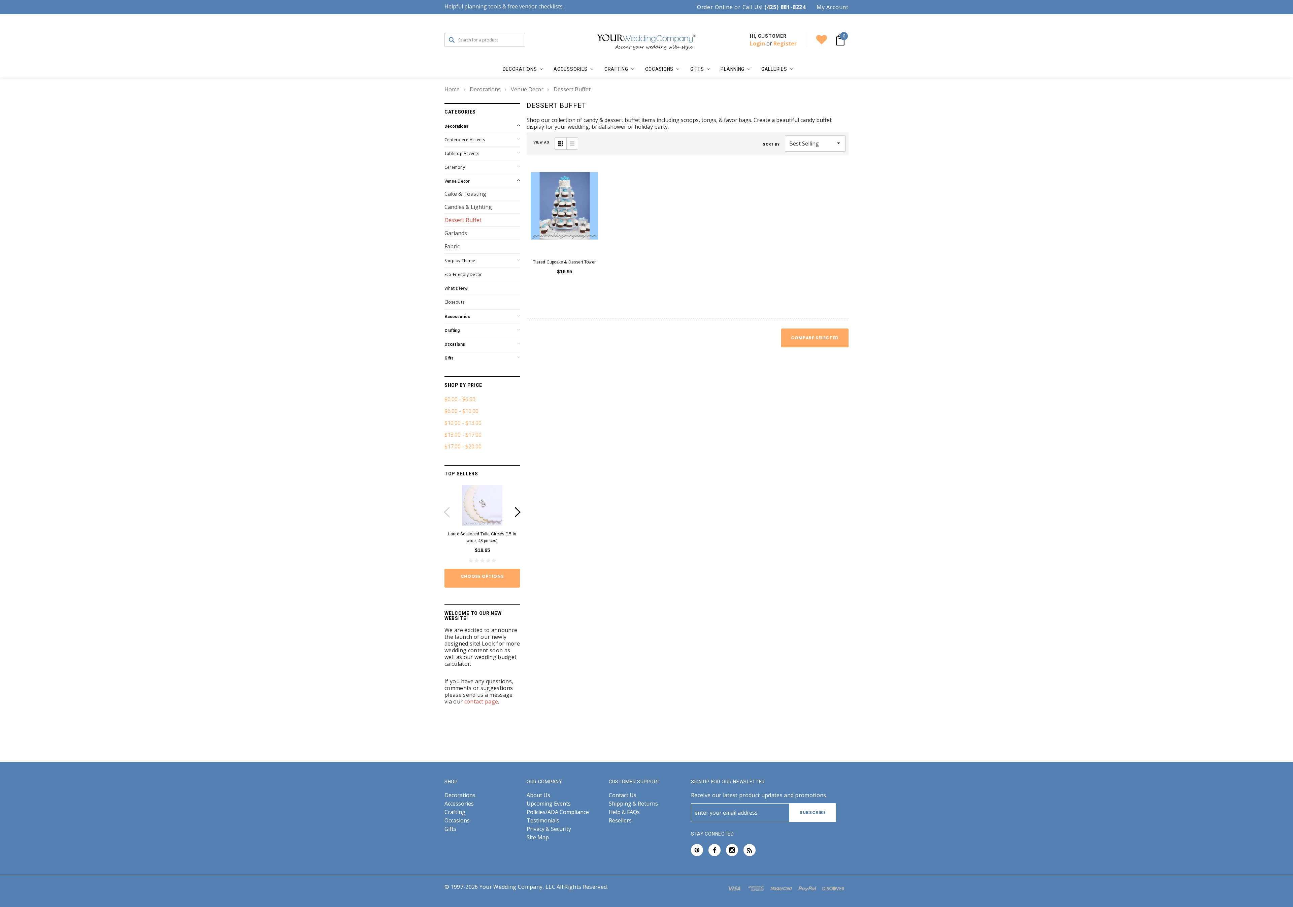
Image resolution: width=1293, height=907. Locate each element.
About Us (538, 795)
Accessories (457, 316)
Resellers (620, 820)
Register (785, 43)
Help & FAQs (624, 812)
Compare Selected (815, 338)
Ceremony (454, 167)
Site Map (538, 837)
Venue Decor (527, 89)
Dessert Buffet (572, 89)
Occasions (454, 344)
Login (757, 43)
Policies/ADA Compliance (558, 812)
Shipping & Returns (633, 804)
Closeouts (454, 302)
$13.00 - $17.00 (463, 434)
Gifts (449, 358)
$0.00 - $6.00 (459, 399)
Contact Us (622, 795)
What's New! (456, 288)
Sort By (771, 144)
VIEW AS (541, 142)
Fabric (452, 246)
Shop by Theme (459, 260)
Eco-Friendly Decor (463, 274)
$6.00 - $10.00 (461, 411)
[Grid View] (560, 143)
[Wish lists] (821, 39)
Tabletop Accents (461, 153)
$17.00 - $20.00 (463, 446)
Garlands (455, 233)
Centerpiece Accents (464, 140)
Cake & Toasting (465, 193)
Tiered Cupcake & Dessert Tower (564, 262)
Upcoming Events (549, 804)
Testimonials (543, 820)
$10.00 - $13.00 (463, 423)
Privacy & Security (549, 829)
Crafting (452, 330)
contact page (481, 701)
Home (452, 89)
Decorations (485, 89)
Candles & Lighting (468, 207)
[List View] (572, 143)
